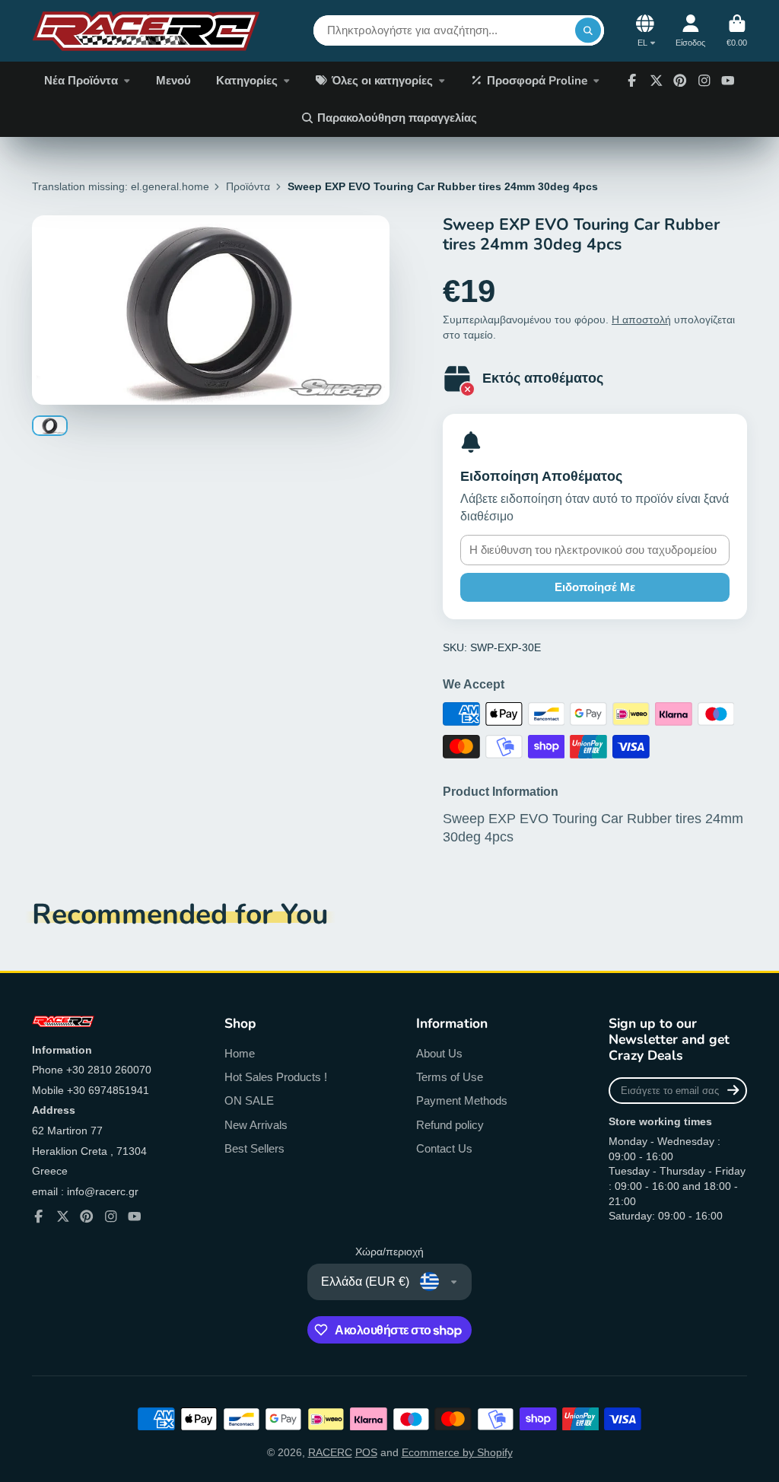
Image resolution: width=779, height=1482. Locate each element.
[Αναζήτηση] (588, 30)
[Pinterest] (680, 80)
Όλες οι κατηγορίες (382, 80)
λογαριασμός (690, 30)
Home (239, 1053)
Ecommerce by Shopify (457, 1452)
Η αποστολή (641, 319)
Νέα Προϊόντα (81, 80)
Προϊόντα (248, 186)
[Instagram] (704, 80)
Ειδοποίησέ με (595, 586)
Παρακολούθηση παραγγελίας (397, 118)
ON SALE (249, 1100)
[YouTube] (728, 80)
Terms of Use (449, 1076)
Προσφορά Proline (537, 80)
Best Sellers (254, 1148)
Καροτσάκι (737, 30)
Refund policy (450, 1124)
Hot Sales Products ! (275, 1076)
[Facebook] (632, 80)
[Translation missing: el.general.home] (146, 31)
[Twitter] (656, 80)
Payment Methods (461, 1100)
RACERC (330, 1452)
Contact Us (444, 1148)
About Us (439, 1053)
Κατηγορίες (247, 80)
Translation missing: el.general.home (120, 186)
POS (366, 1452)
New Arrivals (256, 1124)
